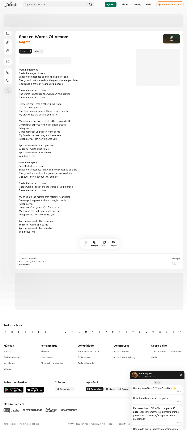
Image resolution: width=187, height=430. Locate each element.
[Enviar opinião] (7, 72)
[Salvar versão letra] (29, 51)
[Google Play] (14, 390)
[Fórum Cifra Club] (11, 410)
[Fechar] (181, 375)
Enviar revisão (24, 265)
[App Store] (35, 390)
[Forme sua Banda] (32, 410)
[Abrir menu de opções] (8, 33)
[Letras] (51, 410)
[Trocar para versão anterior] (7, 80)
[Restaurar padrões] (8, 90)
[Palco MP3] (69, 410)
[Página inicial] (10, 4)
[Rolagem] (7, 42)
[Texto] (7, 61)
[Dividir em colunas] (7, 50)
